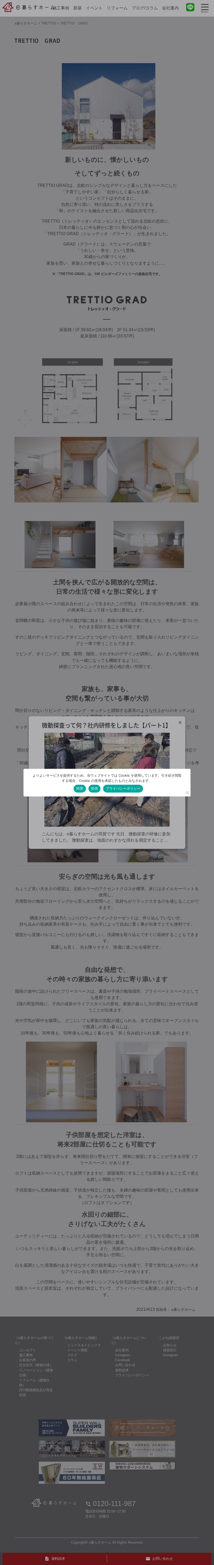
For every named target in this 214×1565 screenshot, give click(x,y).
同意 (79, 788)
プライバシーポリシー (123, 788)
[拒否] (187, 792)
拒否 (94, 788)
